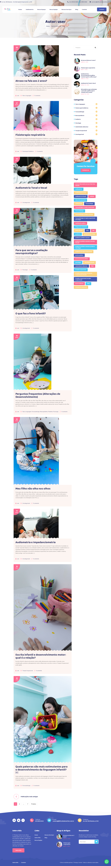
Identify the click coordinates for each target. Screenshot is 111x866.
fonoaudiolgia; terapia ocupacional (84, 207)
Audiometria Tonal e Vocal (31, 188)
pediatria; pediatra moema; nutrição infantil (85, 242)
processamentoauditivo (81, 259)
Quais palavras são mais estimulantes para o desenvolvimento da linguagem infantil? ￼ (41, 769)
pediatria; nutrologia (89, 234)
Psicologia (25, 269)
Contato (84, 9)
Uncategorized (26, 202)
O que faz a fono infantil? (30, 313)
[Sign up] (96, 842)
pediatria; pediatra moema (82, 238)
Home (20, 9)
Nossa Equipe (54, 9)
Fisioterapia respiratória (30, 135)
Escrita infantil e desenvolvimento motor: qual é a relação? (40, 656)
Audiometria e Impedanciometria (35, 542)
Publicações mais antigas (29, 796)
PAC (93, 230)
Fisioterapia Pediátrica (28, 151)
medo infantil (78, 230)
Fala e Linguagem (27, 95)
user (18, 95)
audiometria (78, 189)
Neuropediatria (44, 411)
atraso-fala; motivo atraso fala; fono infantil (85, 184)
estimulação (78, 204)
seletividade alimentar (81, 266)
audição (92, 196)
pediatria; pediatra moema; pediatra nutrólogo (85, 247)
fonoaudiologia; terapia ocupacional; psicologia (85, 219)
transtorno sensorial (81, 287)
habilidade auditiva (80, 223)
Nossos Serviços (67, 9)
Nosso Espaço (41, 9)
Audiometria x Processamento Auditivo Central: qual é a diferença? (89, 75)
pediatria (77, 234)
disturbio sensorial (80, 200)
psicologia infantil (89, 262)
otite (87, 230)
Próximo (33, 804)
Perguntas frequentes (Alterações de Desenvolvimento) (37, 395)
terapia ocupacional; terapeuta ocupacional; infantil (83, 274)
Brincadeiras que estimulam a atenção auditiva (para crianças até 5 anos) (89, 91)
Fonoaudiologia (36, 411)
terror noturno (79, 284)
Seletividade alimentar (81, 127)
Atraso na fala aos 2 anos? (31, 81)
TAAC (92, 266)
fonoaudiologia (79, 211)
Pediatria (50, 411)
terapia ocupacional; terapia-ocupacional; (83, 279)
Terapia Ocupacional (28, 670)
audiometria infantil (80, 196)
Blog (76, 9)
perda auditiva (79, 255)
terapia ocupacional (80, 270)
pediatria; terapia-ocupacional (83, 252)
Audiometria (29, 9)
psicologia (78, 262)
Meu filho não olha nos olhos (32, 488)
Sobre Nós (18, 850)
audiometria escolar (80, 193)
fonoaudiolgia (89, 204)
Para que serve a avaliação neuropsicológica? (31, 251)
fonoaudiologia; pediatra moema (84, 214)
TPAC (88, 284)
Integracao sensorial (81, 227)
